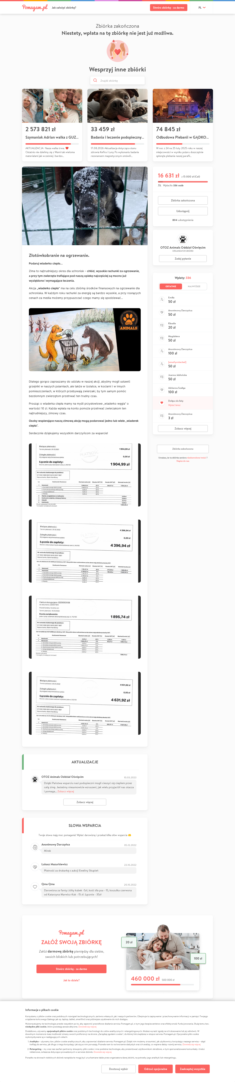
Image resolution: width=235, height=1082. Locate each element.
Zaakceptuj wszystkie (192, 1069)
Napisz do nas (183, 460)
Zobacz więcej (65, 791)
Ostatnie (170, 286)
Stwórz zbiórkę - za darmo (168, 7)
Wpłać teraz (174, 405)
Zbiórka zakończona (183, 200)
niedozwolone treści (196, 457)
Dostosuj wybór (118, 1069)
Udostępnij (182, 211)
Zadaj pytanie (183, 258)
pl (200, 7)
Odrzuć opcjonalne (155, 1069)
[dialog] (117, 1041)
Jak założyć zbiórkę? (64, 7)
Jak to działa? (71, 980)
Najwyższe (194, 286)
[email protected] (177, 362)
